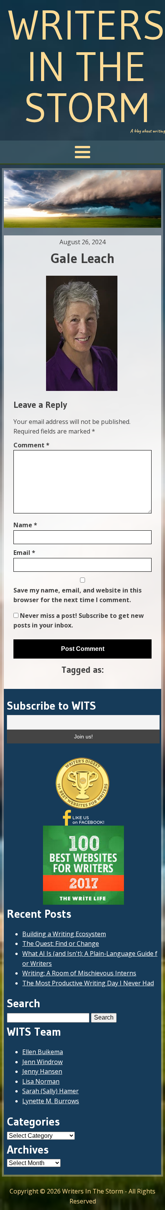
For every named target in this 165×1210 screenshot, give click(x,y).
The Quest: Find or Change (60, 943)
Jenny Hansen (42, 1071)
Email (24, 552)
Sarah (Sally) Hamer (50, 1091)
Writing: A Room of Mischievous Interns (79, 973)
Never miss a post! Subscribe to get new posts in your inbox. (78, 620)
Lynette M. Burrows (50, 1101)
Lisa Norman (40, 1081)
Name (25, 525)
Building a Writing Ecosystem (64, 934)
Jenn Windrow (42, 1062)
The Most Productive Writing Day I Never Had (88, 983)
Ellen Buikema (42, 1052)
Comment (31, 445)
